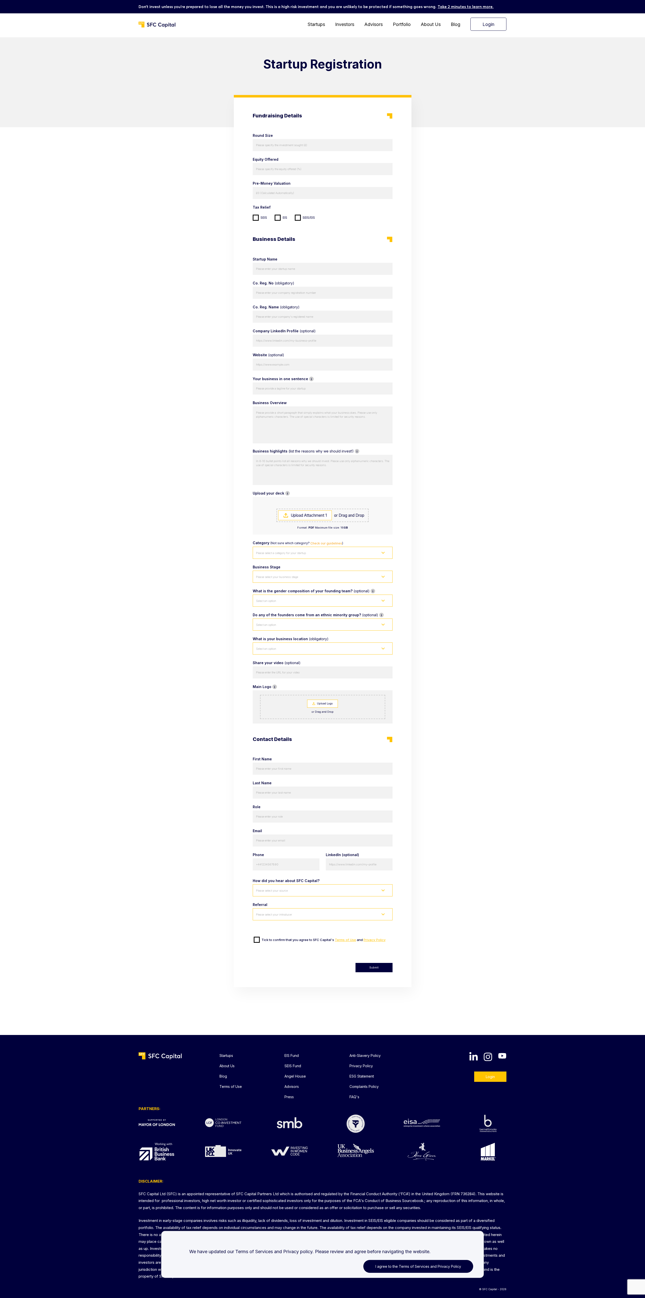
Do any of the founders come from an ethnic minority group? (323, 615)
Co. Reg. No (273, 283)
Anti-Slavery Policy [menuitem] (365, 1055)
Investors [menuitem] (344, 24)
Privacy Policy (374, 940)
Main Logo (291, 687)
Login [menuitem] (488, 24)
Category (298, 543)
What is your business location (291, 639)
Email (257, 831)
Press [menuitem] (289, 1097)
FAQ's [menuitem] (354, 1097)
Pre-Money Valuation (272, 183)
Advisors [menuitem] (373, 24)
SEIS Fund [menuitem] (292, 1066)
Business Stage (266, 567)
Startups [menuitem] (316, 24)
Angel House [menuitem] (295, 1076)
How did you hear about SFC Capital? (286, 881)
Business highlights (323, 451)
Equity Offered (265, 159)
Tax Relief (262, 207)
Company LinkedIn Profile (284, 331)
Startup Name (265, 259)
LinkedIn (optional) (342, 855)
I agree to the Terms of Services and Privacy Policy (418, 1266)
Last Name (262, 783)
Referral (260, 904)
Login (490, 1077)
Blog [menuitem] (455, 24)
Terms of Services (254, 1251)
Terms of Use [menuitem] (230, 1086)
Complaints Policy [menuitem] (364, 1086)
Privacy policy (297, 1251)
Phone (258, 855)
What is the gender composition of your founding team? (323, 591)
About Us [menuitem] (431, 24)
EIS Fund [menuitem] (291, 1055)
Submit (374, 967)
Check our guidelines (326, 543)
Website (268, 355)
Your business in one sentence (309, 379)
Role (257, 807)
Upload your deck (296, 493)
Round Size (263, 135)
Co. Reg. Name (276, 307)
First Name (262, 759)
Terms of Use (345, 940)
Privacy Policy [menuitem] (361, 1066)
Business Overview (270, 403)
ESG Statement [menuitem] (361, 1076)
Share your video (277, 663)
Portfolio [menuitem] (402, 24)
